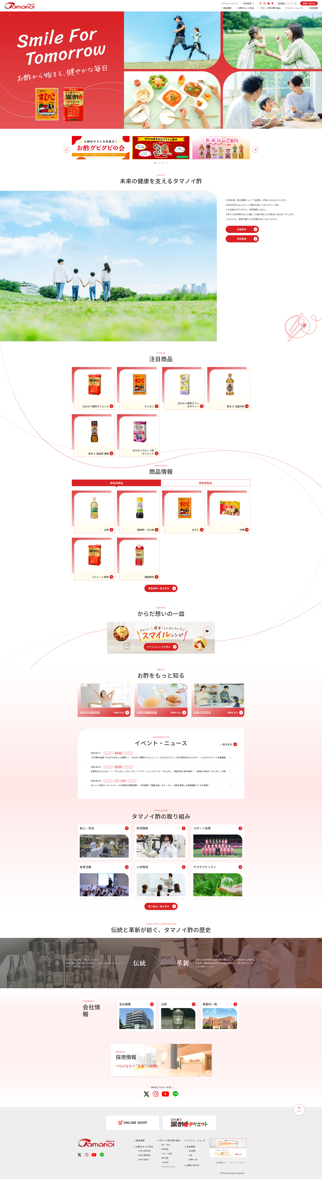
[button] (155, 163)
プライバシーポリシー (237, 1163)
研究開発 (164, 1149)
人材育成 (164, 1162)
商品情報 (227, 8)
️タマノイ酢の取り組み (169, 1140)
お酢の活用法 (143, 1159)
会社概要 (192, 1150)
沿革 (190, 1155)
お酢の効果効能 (144, 1150)
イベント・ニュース (294, 7)
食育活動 (164, 1158)
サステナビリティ (168, 1166)
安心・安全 (165, 1144)
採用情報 (247, 3)
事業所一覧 (193, 1159)
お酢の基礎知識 (144, 1155)
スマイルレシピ (228, 3)
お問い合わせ (309, 3)
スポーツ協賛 (166, 1153)
